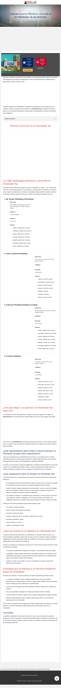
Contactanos (24, 675)
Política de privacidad (32, 675)
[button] (27, 62)
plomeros (8, 442)
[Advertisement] (30, 39)
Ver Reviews (41, 71)
